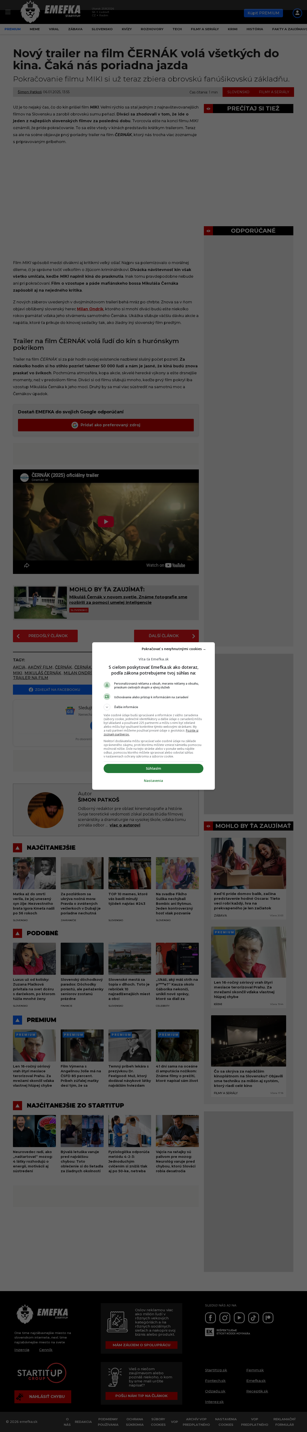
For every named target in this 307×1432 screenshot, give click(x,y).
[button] (153, 707)
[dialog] (153, 716)
